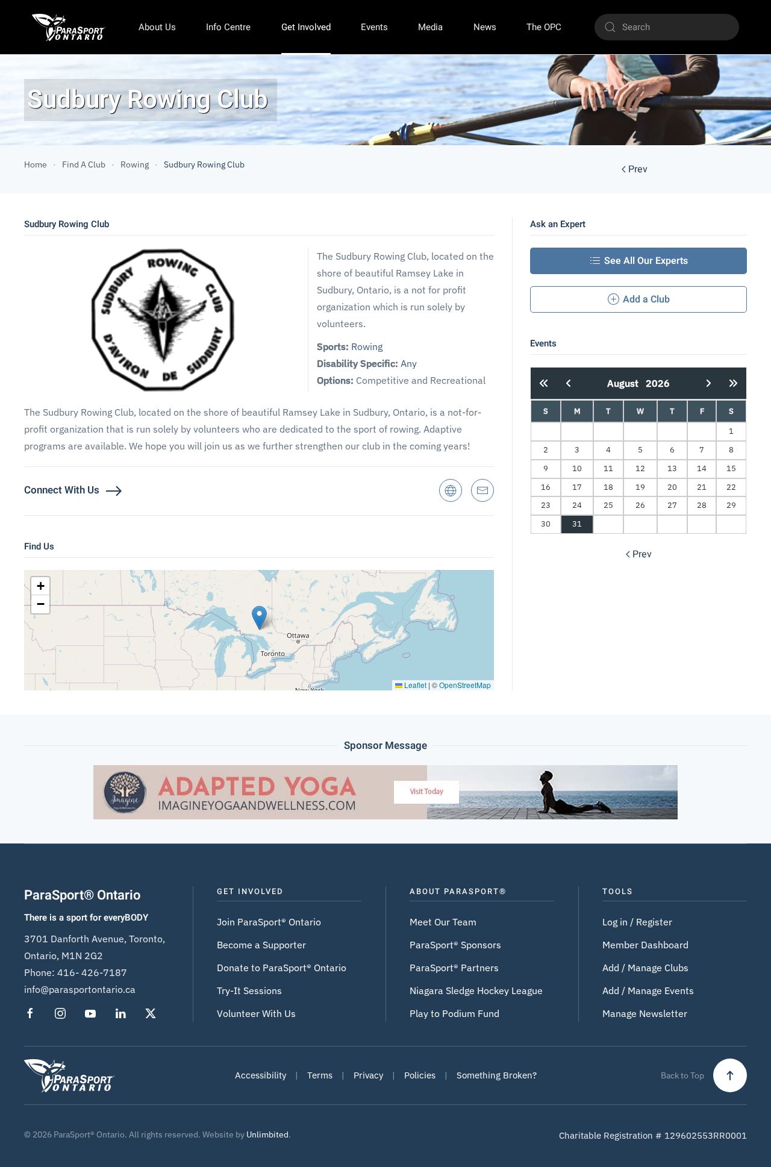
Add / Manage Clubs (645, 968)
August (626, 383)
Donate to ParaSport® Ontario (281, 968)
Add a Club (646, 299)
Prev (638, 169)
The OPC (543, 27)
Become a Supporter (261, 945)
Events (374, 27)
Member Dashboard (645, 945)
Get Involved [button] (306, 27)
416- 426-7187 (92, 972)
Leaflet (414, 685)
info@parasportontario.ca (80, 989)
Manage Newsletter (644, 1013)
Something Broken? (497, 1075)
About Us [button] (157, 27)
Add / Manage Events (648, 990)
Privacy (368, 1075)
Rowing (366, 346)
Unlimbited (267, 1134)
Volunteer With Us (256, 1013)
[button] (259, 617)
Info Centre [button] (228, 27)
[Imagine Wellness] (385, 791)
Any (409, 363)
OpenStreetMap (465, 685)
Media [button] (430, 27)
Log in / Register (637, 922)
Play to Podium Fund (454, 1013)
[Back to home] (68, 27)
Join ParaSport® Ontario (269, 922)
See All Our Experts (646, 261)
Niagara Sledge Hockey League (476, 990)
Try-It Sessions (249, 990)
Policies (419, 1075)
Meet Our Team (443, 922)
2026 (658, 383)
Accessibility (260, 1075)
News (484, 27)
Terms (319, 1075)
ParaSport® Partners (454, 968)
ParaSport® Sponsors (455, 945)
